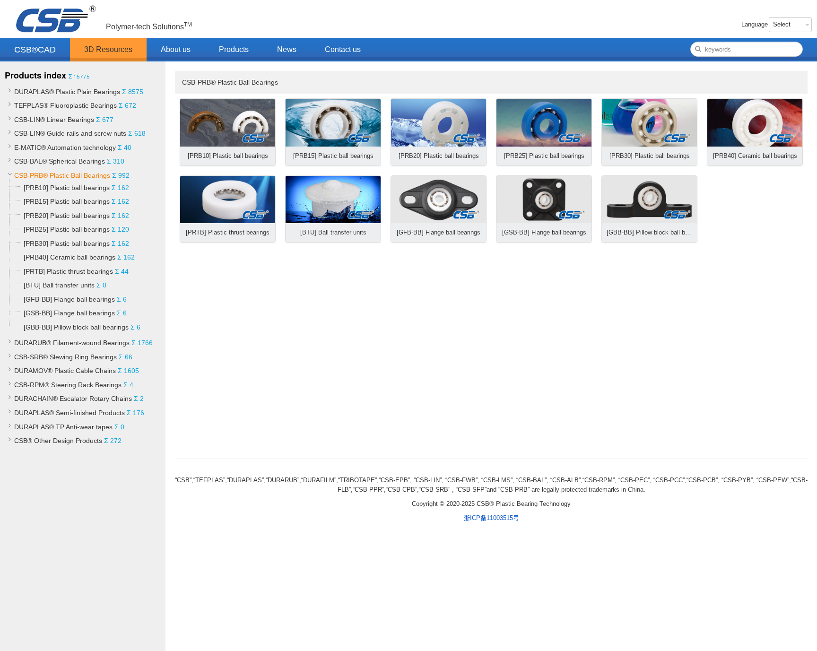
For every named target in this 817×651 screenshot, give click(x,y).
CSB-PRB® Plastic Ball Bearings (62, 175)
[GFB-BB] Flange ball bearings (69, 299)
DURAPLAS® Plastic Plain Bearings (67, 91)
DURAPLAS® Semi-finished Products (69, 413)
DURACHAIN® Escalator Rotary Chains (73, 398)
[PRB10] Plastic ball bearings (67, 187)
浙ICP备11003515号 (491, 517)
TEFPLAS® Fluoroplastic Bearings (65, 105)
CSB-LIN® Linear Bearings (54, 119)
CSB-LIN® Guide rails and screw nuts (70, 133)
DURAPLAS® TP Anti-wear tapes (63, 427)
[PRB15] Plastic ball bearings (67, 201)
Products (234, 49)
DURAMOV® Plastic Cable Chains (65, 370)
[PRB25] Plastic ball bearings (67, 229)
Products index (35, 75)
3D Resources (108, 49)
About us (176, 49)
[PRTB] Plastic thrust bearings (68, 271)
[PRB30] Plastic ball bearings (67, 243)
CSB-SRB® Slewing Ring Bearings (65, 357)
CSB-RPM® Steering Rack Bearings (68, 385)
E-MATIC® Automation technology (65, 147)
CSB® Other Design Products (58, 440)
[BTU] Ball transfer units (59, 285)
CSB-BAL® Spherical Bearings (59, 161)
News (286, 49)
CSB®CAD (35, 49)
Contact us (343, 49)
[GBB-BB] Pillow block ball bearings (76, 327)
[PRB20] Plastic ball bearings (67, 215)
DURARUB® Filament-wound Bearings (72, 343)
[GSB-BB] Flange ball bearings (69, 313)
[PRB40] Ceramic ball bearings (69, 257)
